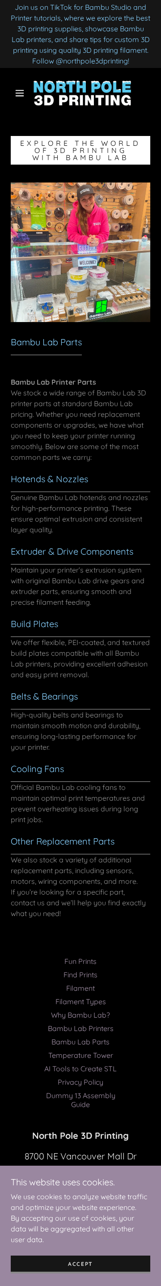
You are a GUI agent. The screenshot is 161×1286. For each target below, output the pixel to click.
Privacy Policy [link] (80, 1082)
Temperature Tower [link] (80, 1055)
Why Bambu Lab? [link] (80, 1014)
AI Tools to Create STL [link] (80, 1068)
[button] (20, 93)
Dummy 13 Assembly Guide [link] (80, 1100)
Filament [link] (80, 988)
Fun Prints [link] (80, 961)
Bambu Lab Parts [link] (80, 1041)
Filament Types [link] (80, 1001)
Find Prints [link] (80, 974)
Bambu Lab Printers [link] (81, 1028)
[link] (82, 93)
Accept (80, 1264)
